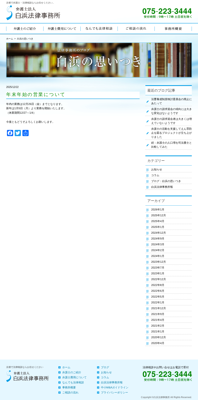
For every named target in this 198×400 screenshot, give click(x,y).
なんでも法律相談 (73, 382)
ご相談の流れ (70, 392)
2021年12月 (158, 308)
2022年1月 (157, 302)
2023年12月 (158, 261)
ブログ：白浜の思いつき (166, 181)
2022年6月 (157, 290)
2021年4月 (157, 319)
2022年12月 (158, 279)
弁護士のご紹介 (71, 372)
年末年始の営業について (36, 94)
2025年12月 (158, 215)
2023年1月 (157, 273)
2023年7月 (157, 267)
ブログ (105, 367)
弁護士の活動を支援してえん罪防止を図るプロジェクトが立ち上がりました (171, 132)
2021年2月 (157, 325)
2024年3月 (157, 244)
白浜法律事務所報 (162, 186)
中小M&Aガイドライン (114, 387)
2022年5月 (157, 296)
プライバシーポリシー (114, 392)
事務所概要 (69, 387)
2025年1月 (157, 226)
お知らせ (156, 169)
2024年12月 (158, 232)
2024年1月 (157, 256)
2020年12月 (158, 337)
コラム (155, 175)
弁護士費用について (74, 377)
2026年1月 (157, 209)
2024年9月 (157, 238)
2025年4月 (157, 221)
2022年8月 (157, 285)
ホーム (9, 38)
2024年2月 (157, 250)
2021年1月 (157, 331)
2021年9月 (157, 314)
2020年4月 (157, 343)
